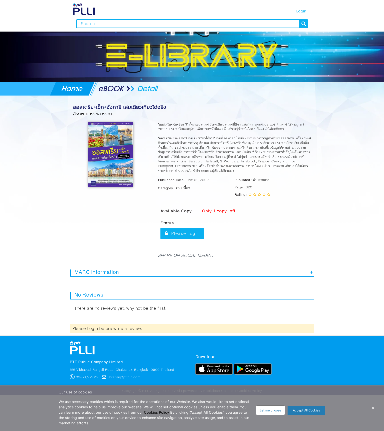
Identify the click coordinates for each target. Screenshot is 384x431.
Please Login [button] (183, 233)
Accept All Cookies (306, 410)
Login (301, 11)
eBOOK (111, 88)
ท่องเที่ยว (182, 187)
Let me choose (270, 410)
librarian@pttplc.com (124, 377)
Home (72, 88)
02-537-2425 (87, 377)
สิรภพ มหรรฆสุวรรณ (88, 113)
